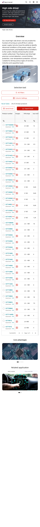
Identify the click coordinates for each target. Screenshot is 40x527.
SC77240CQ (9, 168)
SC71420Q (9, 217)
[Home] (7, 2)
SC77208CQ (9, 302)
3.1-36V (26, 126)
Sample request (8, 24)
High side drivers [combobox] (7, 30)
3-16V (26, 187)
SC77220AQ (9, 247)
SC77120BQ (9, 272)
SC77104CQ (9, 162)
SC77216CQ (9, 155)
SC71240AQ (9, 186)
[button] (19, 392)
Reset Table (5, 104)
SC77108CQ (9, 131)
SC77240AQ (9, 235)
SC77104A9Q (9, 125)
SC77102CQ (9, 137)
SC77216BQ (9, 253)
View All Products (10, 20)
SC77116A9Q (9, 314)
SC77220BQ (9, 241)
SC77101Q (9, 327)
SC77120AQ (9, 278)
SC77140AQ (9, 265)
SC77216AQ (9, 259)
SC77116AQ (9, 284)
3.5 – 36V (27, 303)
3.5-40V (26, 328)
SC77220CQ (9, 149)
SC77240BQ (9, 229)
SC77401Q (9, 320)
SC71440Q (9, 204)
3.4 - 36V (27, 144)
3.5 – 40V (27, 181)
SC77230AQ (9, 174)
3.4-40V (26, 322)
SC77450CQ (9, 180)
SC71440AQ (9, 192)
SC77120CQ (9, 143)
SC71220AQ (9, 210)
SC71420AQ (9, 198)
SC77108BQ (9, 290)
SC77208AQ (9, 308)
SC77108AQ (9, 296)
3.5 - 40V (27, 175)
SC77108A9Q (9, 223)
